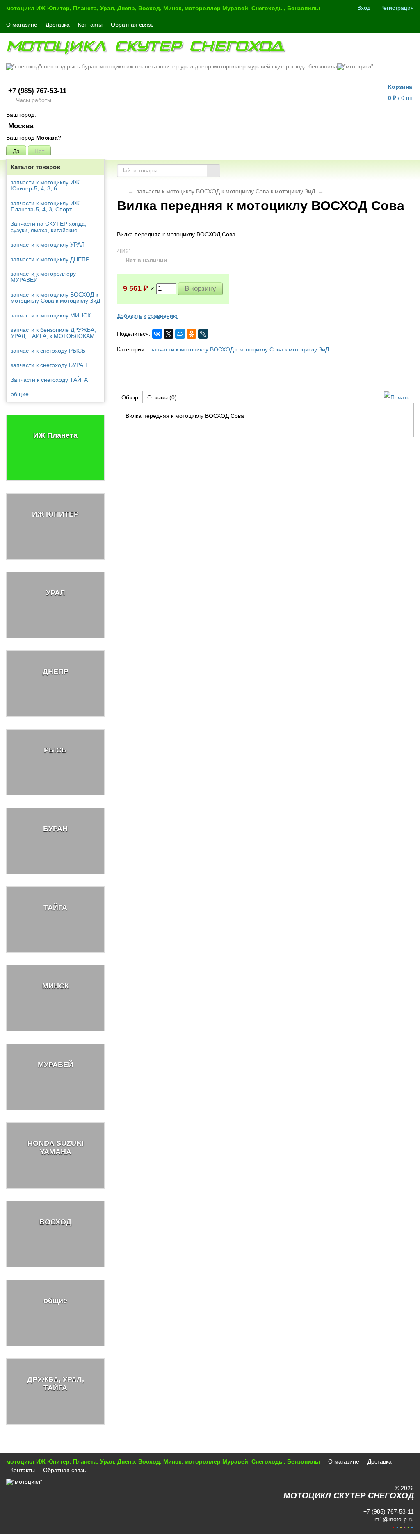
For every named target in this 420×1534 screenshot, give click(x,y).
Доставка (58, 24)
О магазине (21, 24)
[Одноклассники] (191, 334)
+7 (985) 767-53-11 (37, 91)
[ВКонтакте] (157, 334)
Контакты (90, 24)
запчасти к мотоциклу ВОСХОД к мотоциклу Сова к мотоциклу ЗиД (226, 191)
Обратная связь (132, 24)
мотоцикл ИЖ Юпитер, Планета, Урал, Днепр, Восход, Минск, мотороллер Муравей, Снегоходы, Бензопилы (163, 8)
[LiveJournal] (203, 334)
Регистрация (397, 8)
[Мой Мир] (180, 334)
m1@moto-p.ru (393, 1519)
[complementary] (403, 1527)
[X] (168, 334)
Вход (363, 8)
